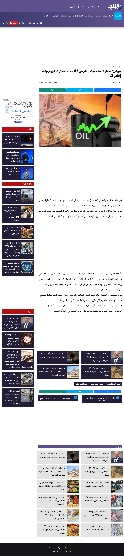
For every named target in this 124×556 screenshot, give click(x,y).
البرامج (55, 16)
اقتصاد (63, 16)
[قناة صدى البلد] (115, 6)
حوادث (98, 16)
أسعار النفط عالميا (97, 384)
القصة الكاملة (77, 16)
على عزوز (116, 82)
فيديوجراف (89, 16)
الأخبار (110, 16)
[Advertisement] (62, 46)
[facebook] (107, 90)
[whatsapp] (52, 90)
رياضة (104, 16)
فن (69, 16)
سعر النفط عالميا (81, 384)
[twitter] (79, 90)
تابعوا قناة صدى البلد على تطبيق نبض (56, 398)
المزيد (46, 16)
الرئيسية (118, 16)
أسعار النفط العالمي (114, 384)
